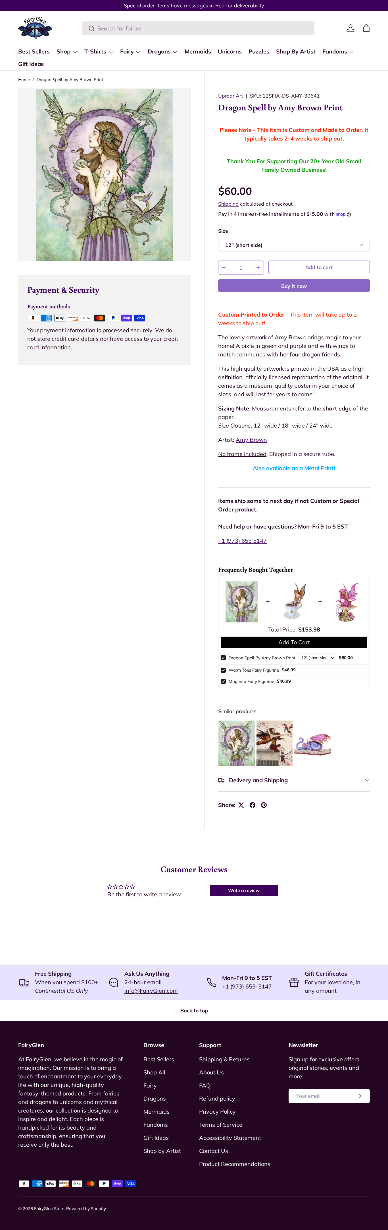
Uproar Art (230, 95)
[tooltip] (236, 743)
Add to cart (319, 267)
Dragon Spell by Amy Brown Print (70, 79)
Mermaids (198, 51)
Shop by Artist (162, 1150)
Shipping (228, 204)
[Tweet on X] (241, 805)
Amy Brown (251, 439)
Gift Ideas (31, 63)
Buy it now (294, 286)
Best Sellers (34, 51)
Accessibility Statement (230, 1137)
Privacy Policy (217, 1111)
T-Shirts (95, 51)
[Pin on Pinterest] (264, 805)
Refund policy (217, 1098)
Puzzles (259, 51)
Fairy (127, 51)
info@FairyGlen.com (151, 990)
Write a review (244, 890)
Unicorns (230, 51)
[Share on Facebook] (252, 805)
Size (223, 231)
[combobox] (198, 28)
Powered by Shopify (86, 1208)
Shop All (154, 1072)
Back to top (194, 1010)
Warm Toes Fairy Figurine (254, 670)
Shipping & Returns (224, 1059)
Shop (63, 51)
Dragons (159, 51)
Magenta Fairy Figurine (251, 681)
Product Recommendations (234, 1163)
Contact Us (213, 1150)
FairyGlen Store (49, 1208)
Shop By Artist (296, 51)
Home (24, 79)
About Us (211, 1072)
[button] (366, 28)
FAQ (204, 1085)
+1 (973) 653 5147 (242, 540)
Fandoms (334, 51)
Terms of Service (220, 1124)
